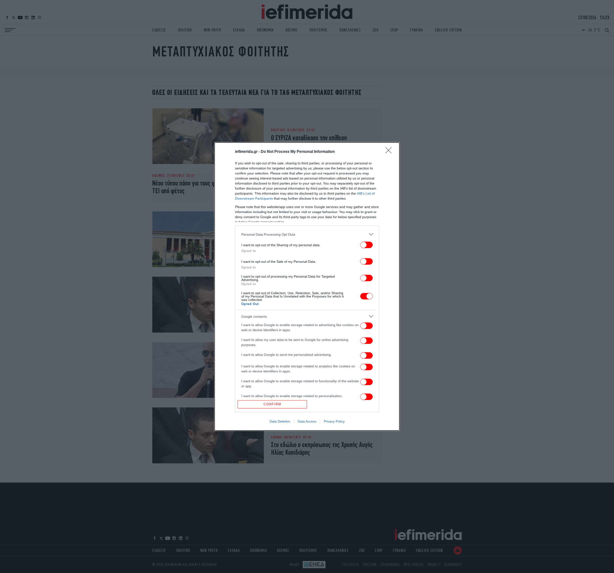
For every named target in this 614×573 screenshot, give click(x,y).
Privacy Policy (334, 421)
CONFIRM (272, 404)
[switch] (366, 245)
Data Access (307, 421)
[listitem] (307, 234)
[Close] (390, 151)
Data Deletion (280, 421)
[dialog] (307, 286)
